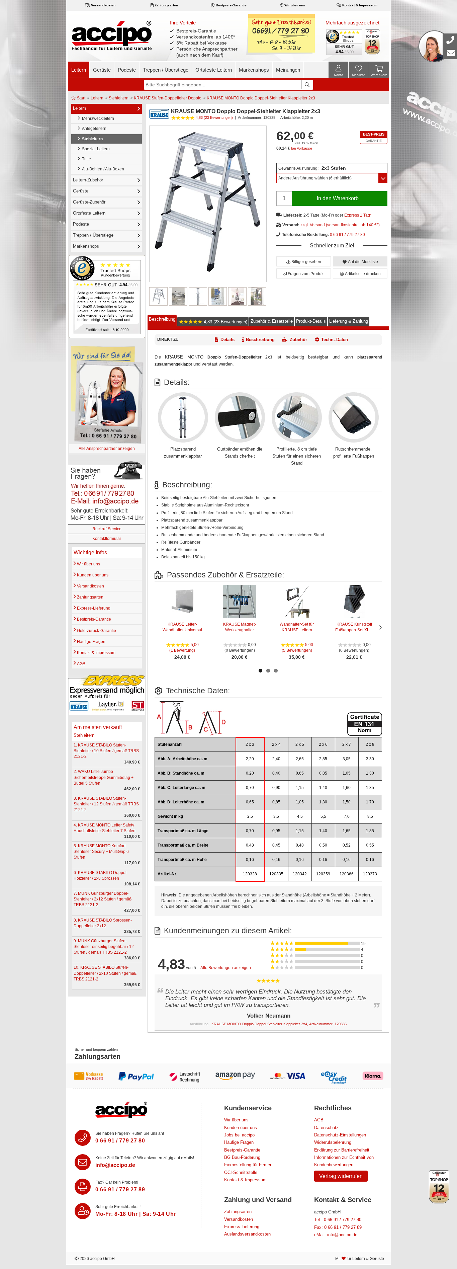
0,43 (250, 845)
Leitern (78, 70)
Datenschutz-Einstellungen (340, 1134)
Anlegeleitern (93, 128)
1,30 (370, 773)
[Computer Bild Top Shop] (372, 42)
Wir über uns (294, 5)
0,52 (347, 845)
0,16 (250, 859)
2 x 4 (276, 744)
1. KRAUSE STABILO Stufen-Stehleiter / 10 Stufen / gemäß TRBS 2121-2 (106, 751)
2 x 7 (346, 744)
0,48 (300, 845)
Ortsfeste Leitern (213, 70)
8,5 (370, 816)
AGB (80, 663)
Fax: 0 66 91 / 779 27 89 (338, 1227)
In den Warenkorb (338, 198)
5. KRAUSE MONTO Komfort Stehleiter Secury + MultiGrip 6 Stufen (101, 852)
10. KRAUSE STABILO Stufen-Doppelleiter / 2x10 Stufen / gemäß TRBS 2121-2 (105, 973)
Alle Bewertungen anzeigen (225, 967)
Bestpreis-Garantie (231, 5)
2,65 (300, 759)
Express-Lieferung (93, 608)
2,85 (323, 759)
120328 (250, 874)
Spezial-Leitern (95, 149)
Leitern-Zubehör (88, 179)
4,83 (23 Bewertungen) (224, 321)
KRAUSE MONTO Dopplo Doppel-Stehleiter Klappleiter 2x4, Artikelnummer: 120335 (279, 1024)
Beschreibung (162, 319)
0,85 (323, 773)
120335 (276, 874)
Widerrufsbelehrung (332, 1142)
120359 (323, 874)
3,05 (347, 759)
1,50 (347, 802)
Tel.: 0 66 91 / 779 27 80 (337, 1219)
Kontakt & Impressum (359, 5)
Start (80, 98)
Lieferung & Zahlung (348, 321)
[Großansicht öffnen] (208, 204)
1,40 (323, 787)
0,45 (276, 845)
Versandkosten (102, 5)
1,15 (300, 787)
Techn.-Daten (334, 339)
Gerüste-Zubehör (89, 202)
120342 (300, 874)
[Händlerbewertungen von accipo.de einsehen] (107, 296)
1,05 (347, 773)
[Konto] (338, 70)
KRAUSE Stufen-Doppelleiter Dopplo (167, 98)
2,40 (276, 759)
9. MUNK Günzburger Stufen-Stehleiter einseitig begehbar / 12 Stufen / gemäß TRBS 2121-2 (104, 947)
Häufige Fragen (90, 641)
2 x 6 (323, 744)
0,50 (323, 845)
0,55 (370, 845)
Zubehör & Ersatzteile (272, 321)
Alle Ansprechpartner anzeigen (107, 448)
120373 (370, 874)
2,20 (250, 759)
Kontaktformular (106, 538)
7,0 (347, 816)
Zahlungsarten (166, 5)
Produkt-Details (311, 321)
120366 (347, 874)
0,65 (300, 773)
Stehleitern (118, 98)
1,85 (370, 787)
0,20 (250, 773)
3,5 (276, 816)
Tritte (85, 159)
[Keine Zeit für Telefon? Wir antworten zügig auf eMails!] (83, 1162)
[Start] (112, 35)
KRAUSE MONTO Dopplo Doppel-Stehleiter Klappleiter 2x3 (261, 98)
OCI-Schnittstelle (240, 1172)
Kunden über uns (92, 575)
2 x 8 (370, 744)
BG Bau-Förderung (242, 1157)
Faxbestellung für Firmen (248, 1164)
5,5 (323, 816)
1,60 (347, 787)
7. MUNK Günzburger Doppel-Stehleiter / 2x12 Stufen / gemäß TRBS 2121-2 (102, 899)
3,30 (370, 759)
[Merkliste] (359, 70)
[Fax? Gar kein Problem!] (83, 1187)
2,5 (250, 816)
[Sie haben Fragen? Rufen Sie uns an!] (83, 1138)
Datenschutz (326, 1127)
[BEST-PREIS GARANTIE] (373, 137)
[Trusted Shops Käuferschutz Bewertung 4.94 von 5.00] (343, 41)
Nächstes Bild (262, 297)
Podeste (127, 70)
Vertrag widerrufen (341, 1176)
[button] (304, 261)
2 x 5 (299, 744)
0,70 (250, 787)
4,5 (300, 816)
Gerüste (102, 70)
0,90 (276, 787)
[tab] (162, 320)
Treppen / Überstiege (165, 70)
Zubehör (298, 339)
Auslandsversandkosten (247, 1234)
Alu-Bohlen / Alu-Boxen (102, 169)
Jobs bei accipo (239, 1134)
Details (227, 339)
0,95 (276, 830)
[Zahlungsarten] (228, 1075)
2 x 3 (250, 744)
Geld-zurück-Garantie (96, 630)
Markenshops (254, 70)
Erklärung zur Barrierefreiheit (341, 1150)
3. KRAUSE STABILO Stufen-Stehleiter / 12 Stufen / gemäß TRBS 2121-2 (106, 804)
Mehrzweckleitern (97, 118)
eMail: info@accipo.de (335, 1234)
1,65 (347, 830)
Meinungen (288, 70)
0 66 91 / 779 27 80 (347, 234)
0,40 (276, 773)
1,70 (370, 802)
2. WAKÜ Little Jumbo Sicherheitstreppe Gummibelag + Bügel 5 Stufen (103, 777)
